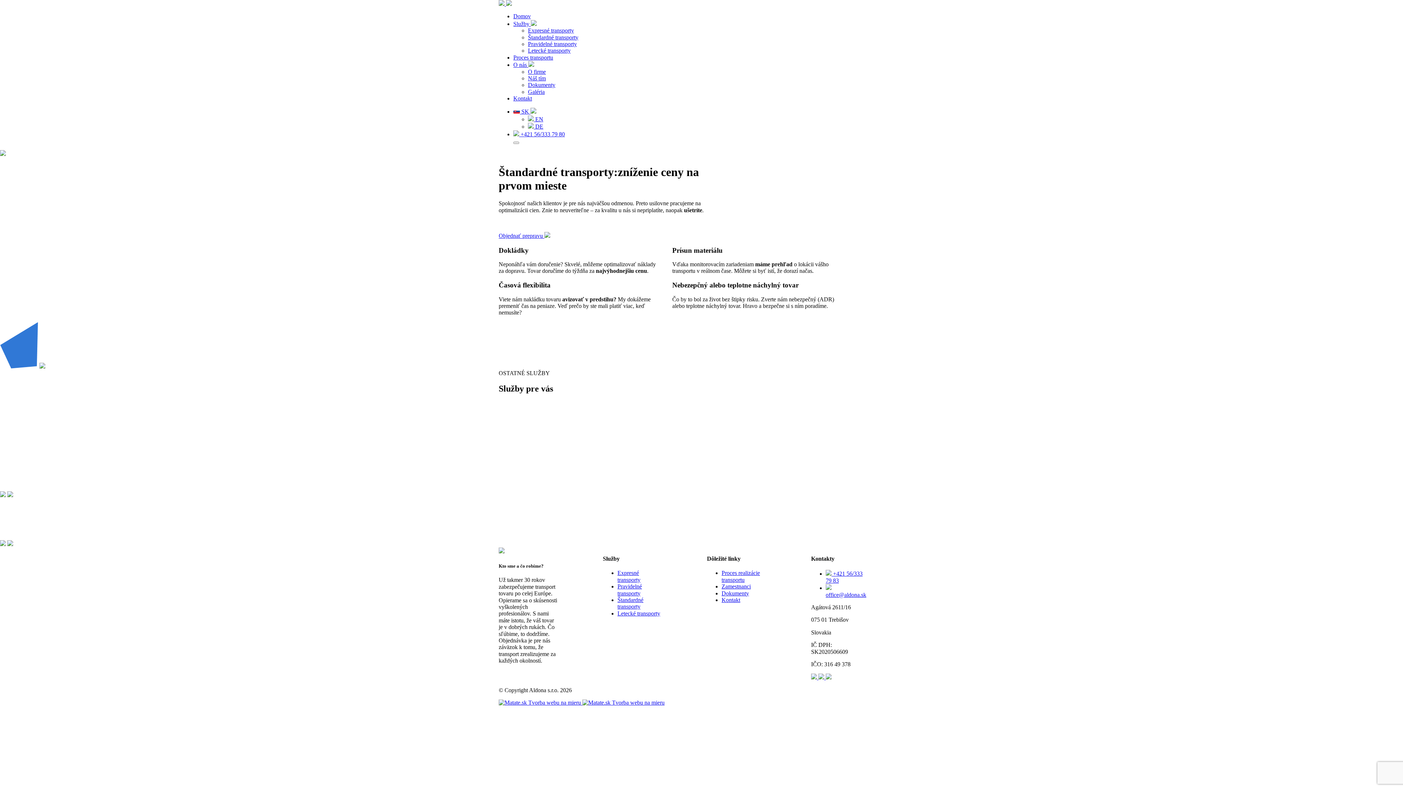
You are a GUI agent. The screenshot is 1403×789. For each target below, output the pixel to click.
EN (538, 119)
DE (538, 126)
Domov (522, 16)
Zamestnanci (736, 586)
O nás (520, 65)
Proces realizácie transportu (741, 576)
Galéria (536, 92)
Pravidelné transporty (552, 44)
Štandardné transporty (553, 37)
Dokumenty (541, 85)
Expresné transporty (551, 30)
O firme (537, 72)
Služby (522, 24)
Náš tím (537, 78)
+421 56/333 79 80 (542, 134)
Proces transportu (533, 57)
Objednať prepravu (521, 236)
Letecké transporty (549, 50)
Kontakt (522, 98)
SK (525, 111)
